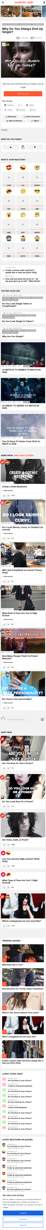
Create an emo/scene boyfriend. (20, 1086)
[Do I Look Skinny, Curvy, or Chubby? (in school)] (23, 512)
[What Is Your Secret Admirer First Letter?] (23, 1001)
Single (5, 130)
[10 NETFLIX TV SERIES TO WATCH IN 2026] (23, 354)
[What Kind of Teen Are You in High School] (23, 597)
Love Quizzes (18, 315)
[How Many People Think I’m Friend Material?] (23, 640)
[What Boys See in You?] (23, 953)
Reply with (42, 719)
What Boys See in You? (12, 965)
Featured (7, 298)
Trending (2, 462)
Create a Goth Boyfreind (14, 486)
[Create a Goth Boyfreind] (23, 471)
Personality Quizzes (21, 298)
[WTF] (2, 674)
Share (4, 44)
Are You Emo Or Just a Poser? (17, 763)
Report (36, 121)
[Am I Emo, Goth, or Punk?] (23, 824)
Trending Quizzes (10, 300)
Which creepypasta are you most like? (21, 921)
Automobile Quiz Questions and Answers (31, 14)
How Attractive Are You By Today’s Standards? (23, 989)
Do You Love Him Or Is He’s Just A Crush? (9, 14)
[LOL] (7, 545)
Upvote (10, 147)
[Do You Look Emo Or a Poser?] (23, 786)
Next (45, 11)
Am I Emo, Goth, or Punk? (15, 840)
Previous (1, 11)
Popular (2, 502)
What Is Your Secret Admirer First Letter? (20, 1013)
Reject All (23, 1225)
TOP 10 (26, 366)
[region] (23, 1211)
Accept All (23, 1213)
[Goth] (7, 588)
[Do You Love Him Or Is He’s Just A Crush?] (11, 11)
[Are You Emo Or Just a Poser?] (23, 748)
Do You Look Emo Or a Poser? (17, 801)
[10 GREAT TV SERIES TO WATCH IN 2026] (23, 390)
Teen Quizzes (36, 298)
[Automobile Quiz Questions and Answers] (31, 11)
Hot (3, 853)
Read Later (12, 117)
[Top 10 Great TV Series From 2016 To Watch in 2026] (23, 426)
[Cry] (7, 502)
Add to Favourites (33, 117)
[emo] (2, 545)
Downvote (34, 147)
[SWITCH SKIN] (44, 2)
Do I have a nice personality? (17, 699)
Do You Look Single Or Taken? (18, 321)
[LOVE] (7, 462)
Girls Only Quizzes (24, 455)
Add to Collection (15, 121)
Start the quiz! (23, 94)
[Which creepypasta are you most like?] (23, 905)
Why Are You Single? (13, 336)
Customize (23, 1219)
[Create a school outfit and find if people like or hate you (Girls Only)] (23, 1049)
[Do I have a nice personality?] (23, 683)
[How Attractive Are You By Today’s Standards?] (23, 977)
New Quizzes (30, 315)
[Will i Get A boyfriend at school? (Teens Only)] (23, 554)
